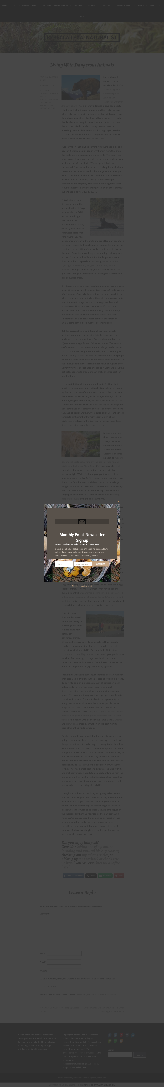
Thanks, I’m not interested (82, 586)
